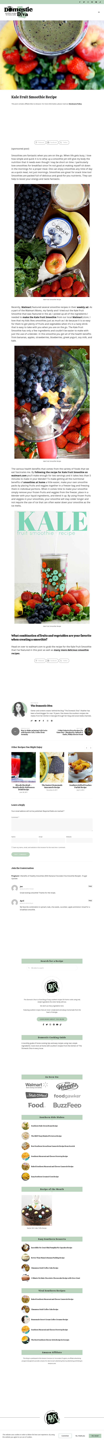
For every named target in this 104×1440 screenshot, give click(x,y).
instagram (88, 2)
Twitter (40, 720)
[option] (23, 772)
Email (40, 837)
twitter (84, 2)
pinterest (92, 2)
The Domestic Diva (41, 705)
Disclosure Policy (75, 104)
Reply (90, 886)
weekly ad (82, 307)
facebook (80, 2)
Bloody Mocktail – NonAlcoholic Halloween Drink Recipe (24, 787)
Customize (65, 1436)
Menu (99, 12)
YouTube (36, 720)
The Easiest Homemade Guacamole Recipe (52, 786)
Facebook (44, 720)
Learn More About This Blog (52, 1019)
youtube (96, 2)
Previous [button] (86, 748)
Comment (15, 817)
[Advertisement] (52, 122)
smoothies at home (34, 482)
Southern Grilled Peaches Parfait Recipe (80, 786)
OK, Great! (95, 1436)
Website (32, 720)
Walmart (26, 307)
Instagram (48, 720)
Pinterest (52, 720)
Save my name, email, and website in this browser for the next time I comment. (39, 847)
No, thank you (80, 1436)
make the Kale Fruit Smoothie (39, 317)
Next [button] (91, 748)
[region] (52, 1435)
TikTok (100, 2)
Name (13, 837)
